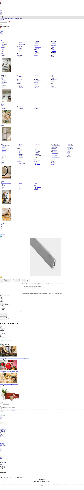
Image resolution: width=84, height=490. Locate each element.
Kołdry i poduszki (4, 146)
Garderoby (53, 47)
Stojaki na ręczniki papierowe (55, 153)
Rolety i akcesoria (4, 150)
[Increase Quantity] (0, 327)
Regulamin (1, 435)
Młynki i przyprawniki (54, 146)
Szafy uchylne (20, 42)
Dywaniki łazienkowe (21, 108)
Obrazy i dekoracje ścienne (21, 149)
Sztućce (36, 149)
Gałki (2, 86)
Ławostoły (20, 49)
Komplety (53, 84)
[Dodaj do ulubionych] (1, 237)
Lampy (1, 158)
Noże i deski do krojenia (54, 147)
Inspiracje (1, 10)
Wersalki (3, 43)
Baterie (52, 83)
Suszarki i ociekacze (54, 151)
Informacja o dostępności (2, 445)
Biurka (36, 51)
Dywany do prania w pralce (5, 157)
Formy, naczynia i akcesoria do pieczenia (56, 145)
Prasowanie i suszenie (70, 145)
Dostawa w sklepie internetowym (3, 436)
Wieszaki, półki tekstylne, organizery (55, 157)
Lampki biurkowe (37, 188)
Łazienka (2, 105)
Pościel (19, 188)
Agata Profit (1, 32)
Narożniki (3, 42)
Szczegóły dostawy (4, 333)
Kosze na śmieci (70, 144)
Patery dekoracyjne (21, 154)
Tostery (36, 85)
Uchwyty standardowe (4, 85)
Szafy (2, 186)
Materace (36, 46)
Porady (1, 11)
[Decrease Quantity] (1, 326)
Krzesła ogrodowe (54, 42)
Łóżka (19, 56)
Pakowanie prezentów (37, 144)
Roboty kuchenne (37, 84)
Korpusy (20, 82)
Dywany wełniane (21, 144)
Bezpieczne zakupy (2, 443)
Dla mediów (1, 456)
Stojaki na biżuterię (21, 156)
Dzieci (1, 182)
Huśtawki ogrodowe (54, 41)
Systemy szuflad (20, 86)
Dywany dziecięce (4, 156)
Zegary (19, 151)
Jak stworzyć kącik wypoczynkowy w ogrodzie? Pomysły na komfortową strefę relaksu (14, 358)
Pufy (19, 184)
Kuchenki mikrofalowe (54, 79)
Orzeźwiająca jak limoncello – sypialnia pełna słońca (9, 384)
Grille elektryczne (37, 86)
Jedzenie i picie (20, 189)
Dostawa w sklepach (2, 437)
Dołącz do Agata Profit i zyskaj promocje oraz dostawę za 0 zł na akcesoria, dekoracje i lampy (12, 18)
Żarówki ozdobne (37, 163)
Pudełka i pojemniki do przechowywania (56, 156)
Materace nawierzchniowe (38, 47)
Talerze (36, 148)
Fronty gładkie (3, 79)
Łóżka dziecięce (37, 41)
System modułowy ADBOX (22, 44)
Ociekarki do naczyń (21, 87)
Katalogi (1, 12)
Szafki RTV (3, 54)
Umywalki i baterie (54, 53)
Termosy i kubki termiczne (38, 155)
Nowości (2, 225)
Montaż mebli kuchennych (3, 429)
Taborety (20, 51)
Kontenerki (36, 54)
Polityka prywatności (2, 444)
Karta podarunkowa (2, 446)
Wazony (19, 152)
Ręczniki (69, 149)
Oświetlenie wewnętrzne (37, 77)
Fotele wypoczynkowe (4, 44)
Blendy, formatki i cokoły (4, 82)
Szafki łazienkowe (54, 51)
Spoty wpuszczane (21, 164)
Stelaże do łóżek (37, 48)
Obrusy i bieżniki (37, 154)
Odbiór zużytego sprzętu (2, 431)
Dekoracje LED (20, 155)
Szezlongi (3, 45)
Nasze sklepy (1, 451)
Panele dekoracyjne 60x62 (38, 80)
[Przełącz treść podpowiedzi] (3, 310)
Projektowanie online (2, 430)
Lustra (52, 48)
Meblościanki (3, 55)
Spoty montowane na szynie (22, 163)
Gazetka (1, 33)
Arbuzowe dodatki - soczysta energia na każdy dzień (9, 371)
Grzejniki (69, 155)
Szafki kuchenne (20, 81)
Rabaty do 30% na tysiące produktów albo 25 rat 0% (6, 340)
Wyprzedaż (1, 31)
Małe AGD (53, 149)
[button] (2, 422)
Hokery (19, 50)
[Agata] (42, 22)
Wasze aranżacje (2, 34)
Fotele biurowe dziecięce (37, 53)
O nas (0, 450)
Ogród (1, 224)
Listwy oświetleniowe (4, 160)
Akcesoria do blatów (21, 77)
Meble (1, 40)
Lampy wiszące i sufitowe (38, 187)
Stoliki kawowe (20, 48)
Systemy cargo (20, 85)
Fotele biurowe (36, 52)
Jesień (1, 226)
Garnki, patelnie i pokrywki (55, 144)
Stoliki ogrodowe (54, 43)
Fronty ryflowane (4, 81)
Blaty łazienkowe (54, 52)
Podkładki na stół (37, 153)
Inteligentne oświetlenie (37, 164)
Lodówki (53, 78)
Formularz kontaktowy (3, 462)
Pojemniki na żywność (54, 150)
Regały (3, 49)
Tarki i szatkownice (54, 148)
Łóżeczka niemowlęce (37, 42)
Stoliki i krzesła (20, 183)
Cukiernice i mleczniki (37, 151)
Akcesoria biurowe (21, 157)
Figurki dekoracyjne (21, 153)
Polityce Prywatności (13, 410)
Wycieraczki (20, 146)
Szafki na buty (53, 46)
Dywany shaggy (4, 155)
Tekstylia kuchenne (4, 151)
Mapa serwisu (1, 457)
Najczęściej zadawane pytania (3, 423)
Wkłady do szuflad (54, 152)
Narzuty (3, 148)
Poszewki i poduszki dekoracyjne (5, 145)
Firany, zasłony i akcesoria (5, 149)
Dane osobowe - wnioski (2, 432)
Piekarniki (53, 77)
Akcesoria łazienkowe (21, 107)
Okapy (52, 76)
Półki (2, 51)
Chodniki (20, 145)
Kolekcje (1, 418)
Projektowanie (1, 13)
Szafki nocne (36, 43)
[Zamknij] (1, 0)
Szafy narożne (20, 43)
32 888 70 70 (2, 464)
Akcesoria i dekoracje (2, 415)
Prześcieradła (3, 147)
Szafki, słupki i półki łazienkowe (5, 107)
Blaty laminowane (20, 76)
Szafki (2, 50)
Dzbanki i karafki (37, 152)
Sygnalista (1, 458)
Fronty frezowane (4, 80)
